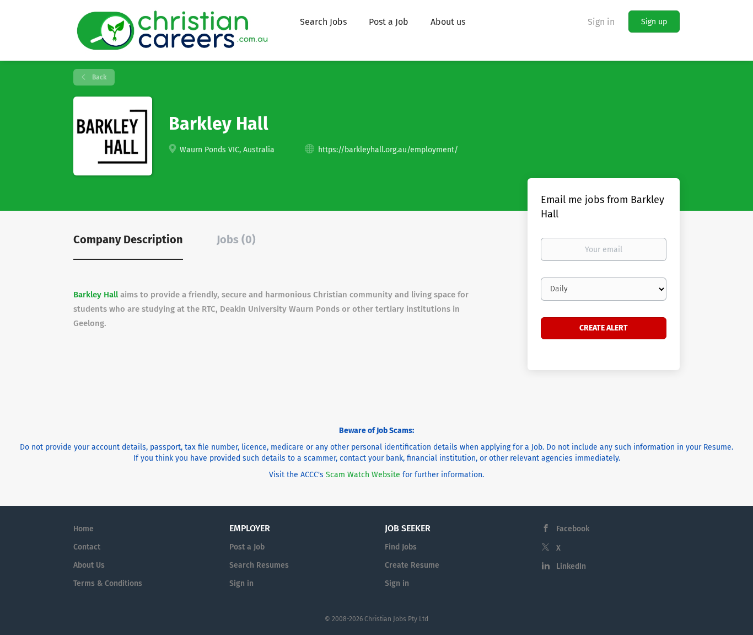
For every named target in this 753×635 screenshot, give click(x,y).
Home (83, 528)
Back (98, 77)
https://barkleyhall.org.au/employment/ (388, 149)
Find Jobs (401, 547)
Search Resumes (259, 565)
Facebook (572, 528)
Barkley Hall (95, 295)
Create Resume (412, 565)
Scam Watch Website (363, 474)
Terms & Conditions (107, 583)
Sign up (654, 21)
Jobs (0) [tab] (236, 239)
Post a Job (247, 547)
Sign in (601, 22)
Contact (86, 547)
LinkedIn (571, 566)
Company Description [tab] (128, 239)
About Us (89, 565)
